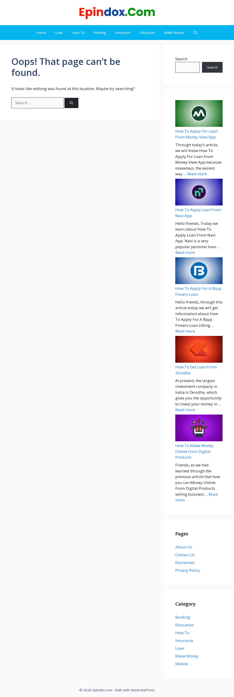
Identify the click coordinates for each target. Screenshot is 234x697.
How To (78, 32)
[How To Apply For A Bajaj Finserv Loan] (199, 271)
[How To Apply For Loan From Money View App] (199, 114)
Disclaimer (185, 562)
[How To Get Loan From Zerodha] (199, 350)
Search (181, 58)
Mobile (181, 663)
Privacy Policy (187, 570)
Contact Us (185, 554)
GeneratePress (142, 690)
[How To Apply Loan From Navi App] (199, 193)
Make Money (174, 32)
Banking (100, 32)
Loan (59, 32)
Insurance (122, 32)
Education (147, 32)
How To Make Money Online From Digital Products (194, 451)
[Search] (71, 103)
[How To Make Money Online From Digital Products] (199, 429)
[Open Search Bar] (195, 32)
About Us (183, 547)
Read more (197, 173)
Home (41, 32)
